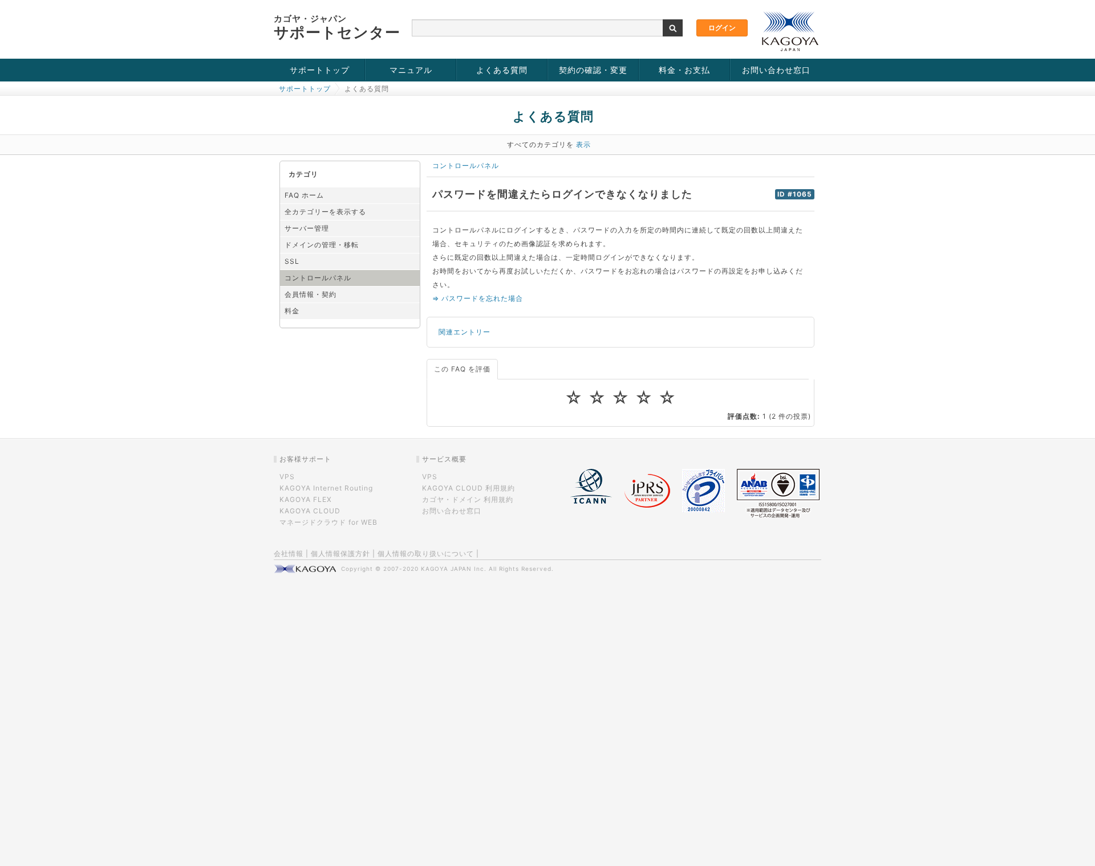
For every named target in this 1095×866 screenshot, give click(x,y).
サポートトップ (320, 70)
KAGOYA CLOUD (309, 510)
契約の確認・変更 (593, 70)
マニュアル (411, 70)
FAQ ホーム (304, 195)
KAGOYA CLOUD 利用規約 (468, 488)
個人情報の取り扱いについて (426, 553)
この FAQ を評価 (462, 369)
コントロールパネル (318, 277)
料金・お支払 (684, 70)
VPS (287, 476)
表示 (583, 144)
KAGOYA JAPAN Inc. (453, 568)
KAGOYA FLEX (305, 499)
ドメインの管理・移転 (322, 244)
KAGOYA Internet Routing (326, 488)
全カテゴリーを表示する (325, 211)
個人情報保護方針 (340, 553)
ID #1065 (794, 194)
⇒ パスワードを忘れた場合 (477, 298)
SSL (292, 261)
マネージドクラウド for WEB (328, 522)
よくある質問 (502, 70)
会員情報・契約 (310, 294)
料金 (292, 311)
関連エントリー (464, 332)
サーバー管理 (307, 228)
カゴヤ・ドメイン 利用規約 (467, 499)
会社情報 (288, 553)
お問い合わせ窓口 (776, 70)
